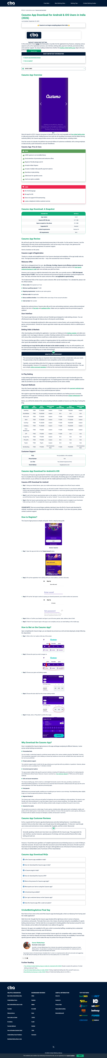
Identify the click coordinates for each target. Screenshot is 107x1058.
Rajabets (33, 1000)
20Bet (32, 996)
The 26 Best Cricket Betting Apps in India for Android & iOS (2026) (43, 966)
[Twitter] (23, 958)
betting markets (71, 333)
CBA (24, 10)
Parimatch (33, 1034)
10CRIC (33, 1017)
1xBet (32, 1030)
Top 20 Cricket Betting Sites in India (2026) (36, 970)
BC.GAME (33, 1009)
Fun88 (32, 1022)
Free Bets (9, 1009)
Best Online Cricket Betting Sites (14, 996)
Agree (80, 1056)
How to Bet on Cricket (12, 1017)
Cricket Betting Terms (12, 1000)
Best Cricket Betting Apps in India (14, 1004)
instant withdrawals (74, 396)
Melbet (33, 1004)
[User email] (27, 958)
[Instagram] (25, 958)
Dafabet (33, 1026)
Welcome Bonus (11, 1013)
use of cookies (71, 1056)
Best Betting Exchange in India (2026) (35, 972)
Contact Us (57, 1000)
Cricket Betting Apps (30, 10)
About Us (57, 996)
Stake (32, 1013)
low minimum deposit (62, 774)
